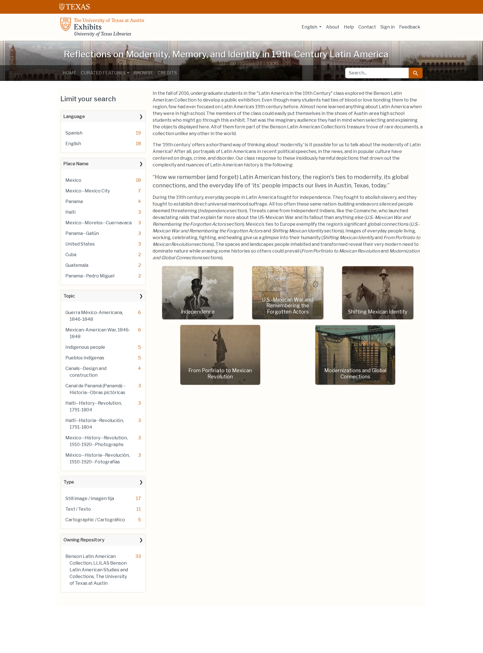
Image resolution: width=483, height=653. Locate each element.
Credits (167, 73)
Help (349, 27)
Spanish (73, 133)
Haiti (70, 212)
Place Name (76, 163)
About (332, 27)
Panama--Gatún (82, 233)
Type (68, 482)
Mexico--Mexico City (87, 191)
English (73, 143)
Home (69, 73)
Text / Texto (78, 509)
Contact (367, 27)
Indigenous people (85, 347)
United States (80, 244)
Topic (69, 296)
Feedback (409, 27)
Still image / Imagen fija (89, 498)
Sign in (387, 27)
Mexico (73, 180)
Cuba (70, 254)
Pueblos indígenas (84, 357)
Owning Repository (84, 540)
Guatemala (76, 265)
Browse (143, 73)
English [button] (310, 27)
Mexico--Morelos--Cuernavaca (98, 222)
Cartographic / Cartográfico (95, 519)
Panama (74, 201)
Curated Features (103, 73)
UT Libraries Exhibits (102, 27)
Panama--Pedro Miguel (89, 276)
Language (74, 116)
